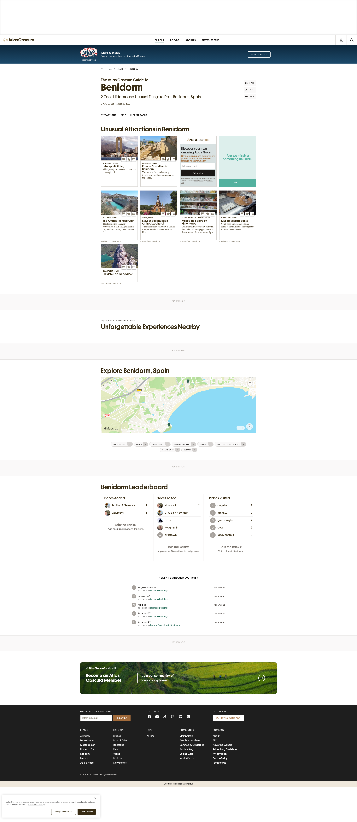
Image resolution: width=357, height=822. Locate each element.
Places (84, 730)
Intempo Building (159, 591)
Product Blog (186, 749)
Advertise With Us (222, 745)
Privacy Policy (198, 180)
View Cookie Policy (36, 805)
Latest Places (87, 740)
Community (187, 730)
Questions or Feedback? (178, 784)
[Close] (95, 798)
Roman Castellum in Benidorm (165, 625)
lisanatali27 (144, 613)
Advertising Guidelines (225, 749)
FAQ (215, 740)
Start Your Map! (259, 54)
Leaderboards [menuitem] (138, 115)
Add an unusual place (119, 529)
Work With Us (187, 758)
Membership (187, 736)
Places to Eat (87, 749)
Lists (115, 749)
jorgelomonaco (147, 587)
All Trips (150, 736)
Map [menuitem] (123, 115)
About (216, 736)
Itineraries (118, 745)
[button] (123, 159)
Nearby (84, 758)
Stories (117, 736)
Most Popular (87, 745)
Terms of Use (219, 763)
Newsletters (119, 763)
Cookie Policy (220, 758)
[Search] (352, 40)
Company (218, 730)
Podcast (117, 758)
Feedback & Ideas (190, 740)
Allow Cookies (86, 812)
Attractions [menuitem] (108, 115)
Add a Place (87, 763)
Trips (150, 730)
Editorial (119, 730)
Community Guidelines (192, 745)
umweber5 (144, 596)
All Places (85, 736)
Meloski (142, 605)
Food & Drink (120, 740)
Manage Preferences (63, 812)
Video (116, 754)
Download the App (230, 718)
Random (85, 754)
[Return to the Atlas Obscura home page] (19, 40)
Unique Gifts (186, 754)
